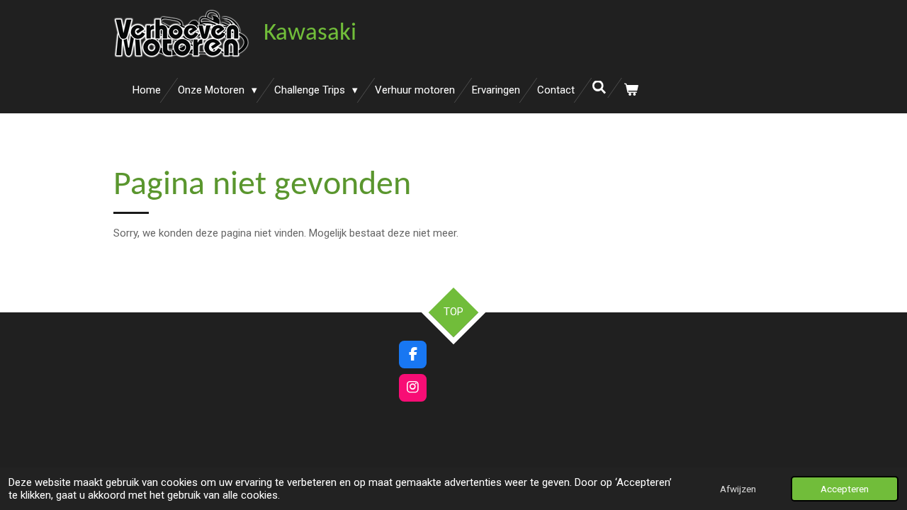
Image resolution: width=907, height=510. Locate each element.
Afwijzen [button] (738, 488)
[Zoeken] (599, 88)
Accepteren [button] (845, 488)
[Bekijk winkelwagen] (631, 90)
